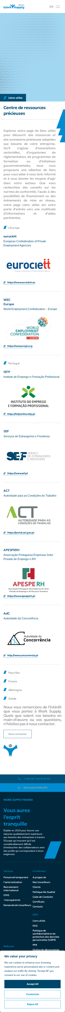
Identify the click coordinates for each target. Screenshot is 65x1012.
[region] (32, 981)
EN (51, 6)
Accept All (32, 984)
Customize (32, 994)
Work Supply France (18, 799)
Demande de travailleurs (17, 905)
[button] (58, 6)
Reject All (32, 1004)
